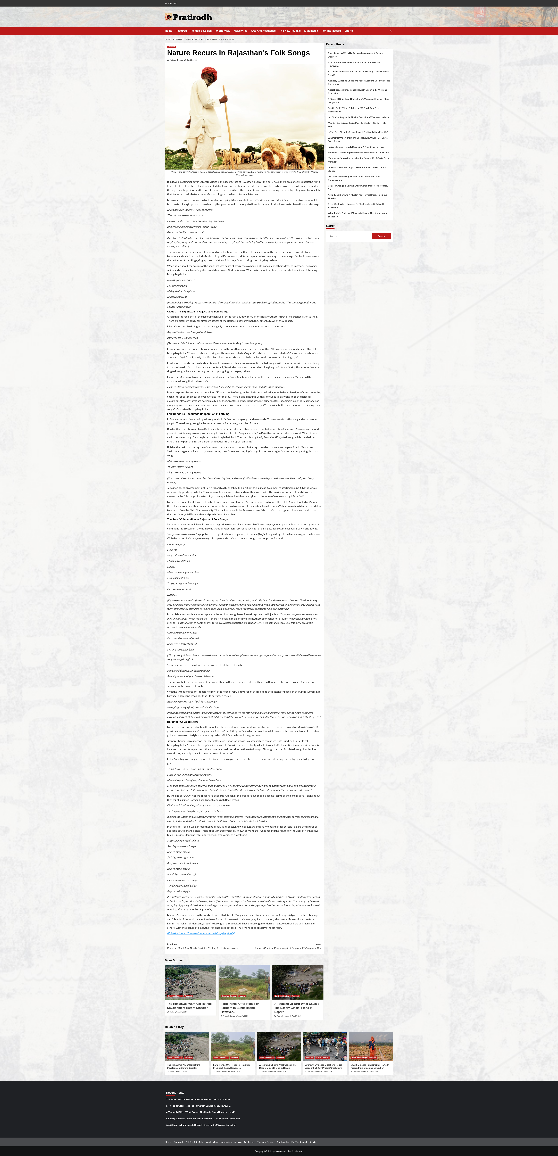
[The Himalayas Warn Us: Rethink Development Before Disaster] (190, 982)
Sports (349, 30)
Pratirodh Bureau (176, 60)
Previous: (203, 946)
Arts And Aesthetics (263, 30)
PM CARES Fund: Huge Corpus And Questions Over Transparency (354, 178)
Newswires (240, 30)
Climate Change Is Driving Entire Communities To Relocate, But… (358, 187)
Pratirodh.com (295, 1151)
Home (168, 30)
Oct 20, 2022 (192, 60)
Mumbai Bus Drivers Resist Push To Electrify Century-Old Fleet (357, 125)
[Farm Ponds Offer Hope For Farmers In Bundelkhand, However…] (244, 982)
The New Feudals (290, 30)
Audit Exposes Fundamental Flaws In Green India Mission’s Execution (357, 91)
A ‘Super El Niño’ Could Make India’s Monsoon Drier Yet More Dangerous (358, 101)
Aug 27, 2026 (182, 1012)
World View (223, 30)
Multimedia (311, 30)
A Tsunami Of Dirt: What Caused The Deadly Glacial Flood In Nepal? (296, 1007)
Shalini (171, 1012)
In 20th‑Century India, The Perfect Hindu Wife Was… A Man (358, 117)
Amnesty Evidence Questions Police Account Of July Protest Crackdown (359, 82)
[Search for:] (350, 236)
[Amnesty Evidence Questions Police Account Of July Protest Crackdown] (325, 1046)
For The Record (331, 30)
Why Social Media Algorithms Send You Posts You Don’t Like (358, 152)
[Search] (391, 30)
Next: (288, 946)
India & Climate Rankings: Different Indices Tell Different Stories (357, 169)
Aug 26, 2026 (327, 1071)
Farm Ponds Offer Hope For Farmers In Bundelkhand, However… (240, 1007)
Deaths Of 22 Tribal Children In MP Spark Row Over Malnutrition (354, 110)
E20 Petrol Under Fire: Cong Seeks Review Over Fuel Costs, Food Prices (358, 139)
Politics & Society (201, 30)
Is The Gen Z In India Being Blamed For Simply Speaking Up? (358, 132)
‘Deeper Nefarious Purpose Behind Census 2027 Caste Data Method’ (358, 160)
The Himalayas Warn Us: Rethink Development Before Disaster (355, 55)
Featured (181, 30)
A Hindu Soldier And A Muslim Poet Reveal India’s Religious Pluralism (357, 196)
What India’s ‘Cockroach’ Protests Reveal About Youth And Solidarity (358, 215)
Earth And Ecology (175, 996)
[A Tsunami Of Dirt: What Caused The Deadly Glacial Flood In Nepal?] (298, 982)
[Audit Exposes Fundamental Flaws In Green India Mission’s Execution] (371, 1046)
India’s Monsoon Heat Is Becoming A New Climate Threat (357, 147)
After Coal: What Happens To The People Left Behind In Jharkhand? (356, 206)
